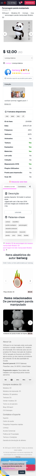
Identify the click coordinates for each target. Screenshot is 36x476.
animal (8, 222)
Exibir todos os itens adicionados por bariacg (18, 263)
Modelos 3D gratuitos (10, 394)
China (19, 235)
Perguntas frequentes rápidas (13, 424)
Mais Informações (8, 468)
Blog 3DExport (8, 407)
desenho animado (11, 228)
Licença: (8, 63)
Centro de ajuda (8, 421)
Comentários (22, 187)
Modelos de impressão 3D (12, 391)
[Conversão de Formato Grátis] (23, 116)
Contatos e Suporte (11, 414)
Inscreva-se (30, 3)
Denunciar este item (19, 182)
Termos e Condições (10, 437)
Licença (5, 428)
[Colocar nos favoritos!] (30, 287)
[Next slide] (31, 34)
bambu (26, 235)
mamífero (16, 222)
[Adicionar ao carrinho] (26, 287)
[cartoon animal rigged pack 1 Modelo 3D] (18, 92)
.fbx (7, 116)
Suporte (5, 418)
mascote (22, 232)
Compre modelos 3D (12, 384)
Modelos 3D (7, 388)
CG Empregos (7, 410)
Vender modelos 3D (10, 401)
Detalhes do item (9, 187)
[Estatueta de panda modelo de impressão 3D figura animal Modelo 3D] (18, 321)
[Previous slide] (5, 34)
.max (12, 116)
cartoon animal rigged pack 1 (16, 100)
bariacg (16, 70)
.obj (18, 116)
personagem (23, 225)
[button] (30, 281)
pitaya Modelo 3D (8, 292)
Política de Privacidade (11, 434)
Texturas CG (7, 398)
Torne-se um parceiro (10, 404)
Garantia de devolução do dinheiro (14, 440)
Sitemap (18, 457)
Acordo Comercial (9, 431)
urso (13, 235)
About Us (7, 341)
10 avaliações (25, 73)
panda (8, 235)
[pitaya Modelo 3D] (18, 279)
